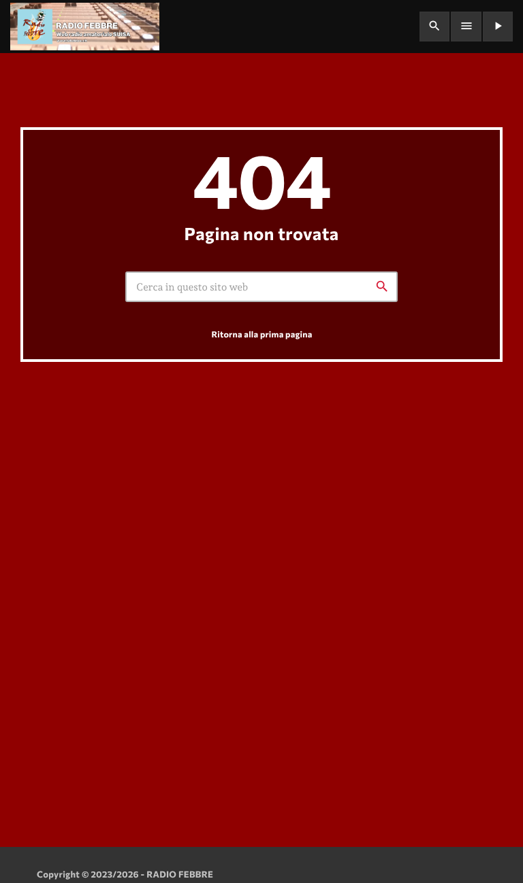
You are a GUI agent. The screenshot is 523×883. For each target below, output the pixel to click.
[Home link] (84, 26)
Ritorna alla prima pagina (261, 334)
